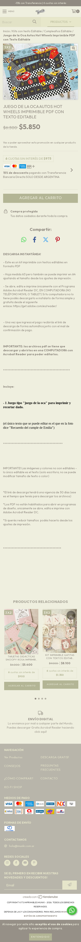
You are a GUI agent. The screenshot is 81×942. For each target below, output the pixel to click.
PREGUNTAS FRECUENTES (50, 768)
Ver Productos (13, 757)
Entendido (40, 937)
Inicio (6, 31)
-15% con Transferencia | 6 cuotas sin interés (40, 3)
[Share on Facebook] (34, 240)
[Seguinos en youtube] (25, 863)
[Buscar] (34, 22)
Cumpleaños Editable (58, 31)
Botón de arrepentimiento (40, 916)
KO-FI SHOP (13, 787)
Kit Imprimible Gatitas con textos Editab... (59, 657)
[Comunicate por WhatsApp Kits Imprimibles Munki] (72, 910)
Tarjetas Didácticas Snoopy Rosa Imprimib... (21, 658)
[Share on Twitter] (46, 240)
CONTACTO (49, 778)
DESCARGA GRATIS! (54, 757)
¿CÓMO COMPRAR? (18, 778)
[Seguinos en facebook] (16, 863)
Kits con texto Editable (27, 31)
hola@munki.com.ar (21, 846)
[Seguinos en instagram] (7, 863)
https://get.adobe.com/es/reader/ (35, 306)
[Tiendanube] (40, 898)
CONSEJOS (12, 766)
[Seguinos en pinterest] (34, 863)
